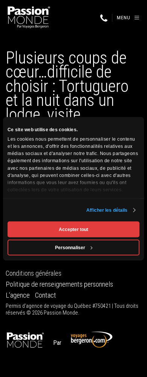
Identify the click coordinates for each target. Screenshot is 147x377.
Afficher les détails (106, 210)
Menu (123, 17)
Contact (45, 295)
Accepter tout (73, 229)
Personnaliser (70, 247)
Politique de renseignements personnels (59, 284)
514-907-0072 (103, 18)
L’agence (18, 295)
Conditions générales (33, 273)
